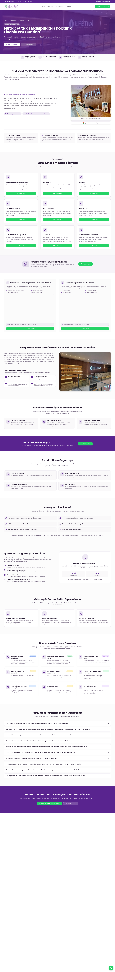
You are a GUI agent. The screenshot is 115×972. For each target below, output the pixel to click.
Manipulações (59, 6)
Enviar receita (86, 264)
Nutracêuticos (13, 20)
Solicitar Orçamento (103, 6)
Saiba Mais (22, 193)
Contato (69, 6)
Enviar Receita (86, 443)
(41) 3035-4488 (29, 44)
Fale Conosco (31, 328)
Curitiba (22, 20)
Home (5, 20)
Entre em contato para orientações (50, 803)
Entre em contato (12, 44)
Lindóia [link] (28, 20)
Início (43, 6)
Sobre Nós (50, 6)
